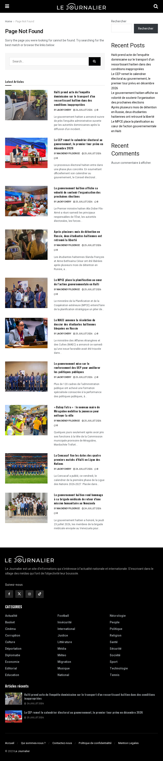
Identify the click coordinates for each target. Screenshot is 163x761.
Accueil (9, 743)
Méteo (62, 655)
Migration (64, 662)
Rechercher (118, 21)
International (66, 629)
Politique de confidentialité (95, 743)
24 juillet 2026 (83, 469)
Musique (64, 668)
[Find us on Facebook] (9, 594)
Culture (10, 642)
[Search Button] (156, 6)
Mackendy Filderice (68, 153)
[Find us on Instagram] (29, 594)
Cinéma (10, 629)
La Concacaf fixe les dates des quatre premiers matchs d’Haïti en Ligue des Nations (77, 459)
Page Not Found (24, 21)
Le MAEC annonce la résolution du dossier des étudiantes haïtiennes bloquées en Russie (75, 324)
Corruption (12, 635)
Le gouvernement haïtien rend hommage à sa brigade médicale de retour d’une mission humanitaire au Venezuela (78, 498)
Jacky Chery (64, 110)
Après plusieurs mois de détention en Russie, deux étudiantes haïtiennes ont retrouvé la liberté (78, 235)
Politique (116, 629)
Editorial (11, 668)
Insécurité (65, 622)
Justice (63, 635)
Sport (113, 662)
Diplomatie (12, 655)
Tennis (114, 675)
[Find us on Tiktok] (40, 594)
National (63, 675)
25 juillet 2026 (92, 153)
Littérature (65, 642)
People (114, 622)
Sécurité (115, 648)
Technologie (119, 668)
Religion (115, 635)
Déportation (13, 648)
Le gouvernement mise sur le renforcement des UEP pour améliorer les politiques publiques (77, 367)
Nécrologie (118, 616)
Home (8, 21)
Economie (12, 662)
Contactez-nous (62, 743)
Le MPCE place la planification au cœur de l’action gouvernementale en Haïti (78, 281)
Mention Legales (128, 743)
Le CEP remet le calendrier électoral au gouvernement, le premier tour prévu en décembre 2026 (78, 143)
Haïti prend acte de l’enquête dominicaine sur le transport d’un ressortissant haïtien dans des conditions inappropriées (74, 98)
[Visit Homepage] (81, 6)
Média (62, 648)
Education (12, 675)
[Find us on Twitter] (19, 594)
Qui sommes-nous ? (33, 743)
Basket (10, 622)
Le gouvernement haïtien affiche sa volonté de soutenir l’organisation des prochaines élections (77, 192)
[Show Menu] (7, 6)
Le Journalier (22, 751)
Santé (114, 642)
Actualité (11, 616)
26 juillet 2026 (83, 110)
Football (63, 616)
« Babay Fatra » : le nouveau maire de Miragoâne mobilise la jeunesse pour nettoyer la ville (77, 411)
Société (115, 655)
